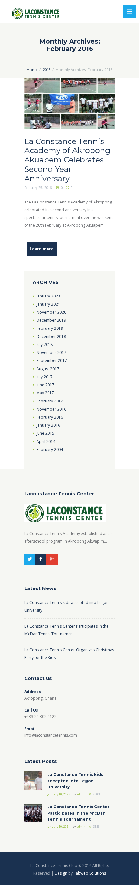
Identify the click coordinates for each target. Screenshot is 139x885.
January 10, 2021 (58, 826)
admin (81, 794)
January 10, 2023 (58, 794)
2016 (46, 69)
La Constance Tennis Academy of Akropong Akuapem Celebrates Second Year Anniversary (67, 160)
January (48, 296)
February (50, 328)
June (45, 385)
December (51, 320)
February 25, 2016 (38, 187)
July (45, 344)
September (52, 360)
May (45, 393)
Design (61, 873)
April (46, 441)
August (48, 368)
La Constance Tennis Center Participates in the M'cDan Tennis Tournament (78, 812)
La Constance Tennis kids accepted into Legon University (75, 780)
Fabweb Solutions (90, 873)
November (51, 312)
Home (32, 69)
